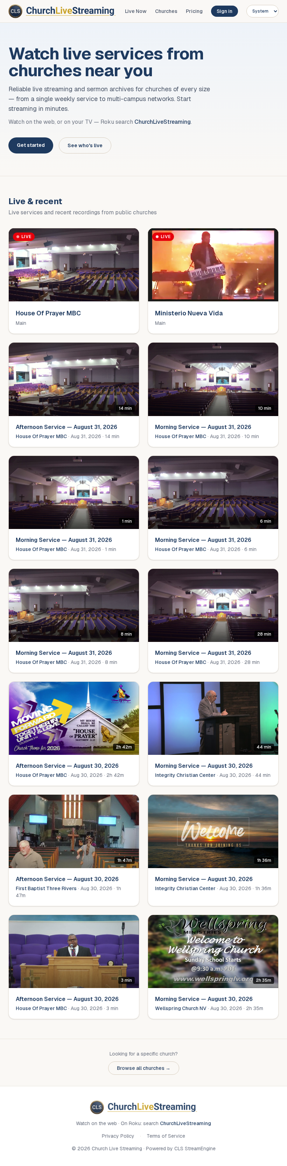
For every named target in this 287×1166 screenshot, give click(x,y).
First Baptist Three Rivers (46, 888)
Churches (166, 11)
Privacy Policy (118, 1136)
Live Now (136, 11)
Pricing (194, 11)
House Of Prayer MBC (41, 436)
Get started (31, 145)
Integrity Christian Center (185, 775)
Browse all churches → (143, 1068)
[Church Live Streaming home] (61, 11)
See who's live (85, 145)
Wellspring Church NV (180, 1008)
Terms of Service (166, 1136)
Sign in (224, 11)
